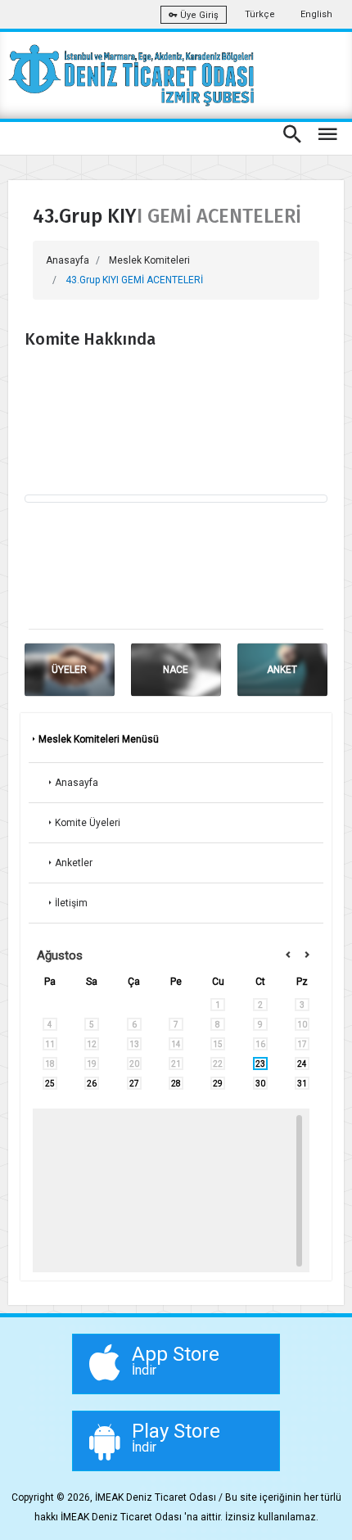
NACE (175, 669)
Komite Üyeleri (87, 823)
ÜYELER (69, 669)
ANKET (282, 669)
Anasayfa (67, 260)
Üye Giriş (198, 15)
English (316, 14)
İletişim (71, 903)
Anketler (74, 863)
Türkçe (260, 14)
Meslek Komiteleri (149, 260)
